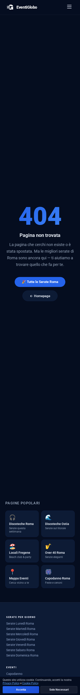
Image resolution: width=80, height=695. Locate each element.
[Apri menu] (69, 7)
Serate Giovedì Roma (20, 639)
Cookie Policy (30, 683)
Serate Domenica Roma (22, 655)
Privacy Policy (11, 683)
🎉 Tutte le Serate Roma (40, 282)
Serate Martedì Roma (20, 629)
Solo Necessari (59, 689)
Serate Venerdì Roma (20, 645)
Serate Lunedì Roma (20, 623)
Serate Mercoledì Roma (22, 634)
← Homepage (40, 296)
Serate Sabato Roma (20, 650)
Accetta (21, 689)
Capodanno (14, 674)
